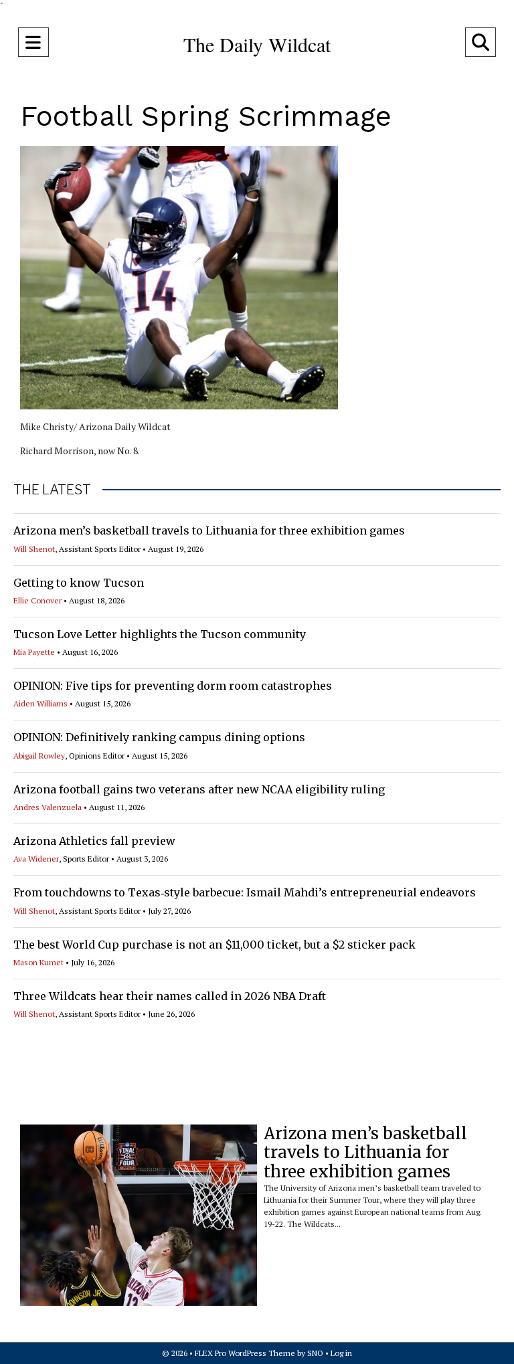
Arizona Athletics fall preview (94, 841)
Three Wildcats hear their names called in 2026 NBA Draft (169, 996)
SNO (315, 1353)
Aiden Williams (40, 703)
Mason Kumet (38, 962)
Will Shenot (34, 549)
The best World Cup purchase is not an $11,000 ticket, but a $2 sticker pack (214, 944)
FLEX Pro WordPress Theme (245, 1353)
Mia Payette (34, 652)
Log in (341, 1353)
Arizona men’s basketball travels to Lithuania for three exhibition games (209, 530)
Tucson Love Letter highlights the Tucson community (159, 634)
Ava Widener (36, 859)
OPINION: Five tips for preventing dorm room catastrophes (172, 685)
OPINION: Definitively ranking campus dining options (159, 737)
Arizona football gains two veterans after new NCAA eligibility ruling (199, 789)
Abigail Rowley (39, 756)
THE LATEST (52, 490)
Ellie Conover (37, 600)
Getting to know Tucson (78, 582)
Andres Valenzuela (47, 807)
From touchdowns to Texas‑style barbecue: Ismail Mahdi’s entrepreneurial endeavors (244, 892)
